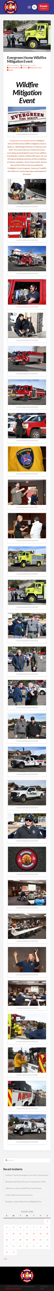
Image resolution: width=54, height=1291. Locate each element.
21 (40, 1240)
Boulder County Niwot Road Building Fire (23, 1202)
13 (34, 1234)
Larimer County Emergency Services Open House (26, 1175)
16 (7, 1240)
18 (20, 1240)
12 (27, 1234)
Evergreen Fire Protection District (23, 141)
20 (34, 1240)
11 (20, 1234)
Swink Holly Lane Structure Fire (19, 1195)
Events (25, 68)
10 (13, 1234)
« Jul (5, 1259)
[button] (29, 7)
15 (47, 1234)
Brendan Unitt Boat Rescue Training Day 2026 (25, 1182)
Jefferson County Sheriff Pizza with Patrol (23, 1188)
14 (40, 1234)
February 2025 (35, 68)
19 (27, 1240)
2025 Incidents (14, 68)
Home (10, 70)
